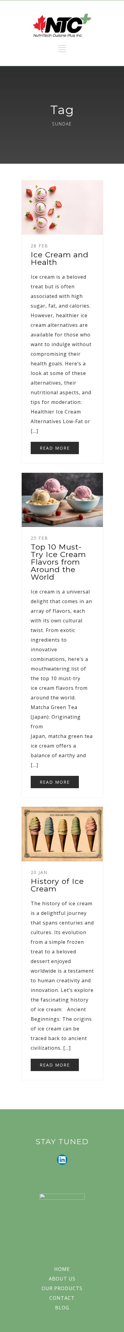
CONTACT (62, 1298)
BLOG (62, 1307)
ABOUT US (62, 1278)
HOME (62, 1269)
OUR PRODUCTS (62, 1288)
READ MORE (55, 448)
